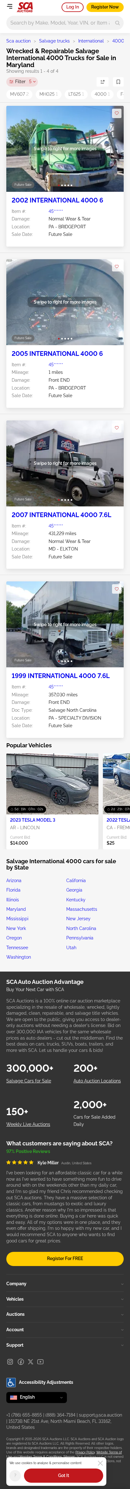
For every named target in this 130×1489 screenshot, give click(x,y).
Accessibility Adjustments (46, 1382)
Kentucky (76, 899)
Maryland (16, 909)
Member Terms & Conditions (41, 1456)
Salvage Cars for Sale (28, 1080)
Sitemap (69, 1456)
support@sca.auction (100, 1415)
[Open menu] (9, 6)
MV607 (19, 94)
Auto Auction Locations (97, 1080)
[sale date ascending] (103, 82)
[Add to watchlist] (116, 113)
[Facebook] (21, 1362)
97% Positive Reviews (28, 1151)
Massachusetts (81, 909)
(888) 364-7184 (60, 1415)
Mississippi (17, 918)
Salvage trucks (54, 40)
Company (16, 1283)
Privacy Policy (85, 1452)
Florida (13, 890)
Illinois (12, 899)
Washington (18, 957)
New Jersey (78, 918)
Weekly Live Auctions (28, 1124)
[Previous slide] (17, 148)
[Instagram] (10, 1362)
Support (14, 1345)
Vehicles (15, 1299)
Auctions (15, 1314)
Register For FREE (65, 1258)
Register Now (105, 6)
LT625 (76, 94)
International (91, 40)
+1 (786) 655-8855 (24, 1415)
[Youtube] (40, 1362)
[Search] (117, 23)
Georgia (74, 890)
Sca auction (18, 40)
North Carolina (81, 928)
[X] (30, 1361)
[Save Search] (118, 82)
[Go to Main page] (24, 7)
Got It (63, 1475)
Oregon (14, 937)
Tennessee (17, 947)
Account (15, 1329)
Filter (23, 81)
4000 (118, 40)
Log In (72, 6)
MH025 (48, 94)
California (76, 880)
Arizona (13, 880)
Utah (71, 947)
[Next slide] (112, 148)
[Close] (100, 1463)
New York (16, 928)
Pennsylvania (79, 937)
